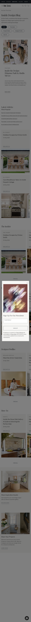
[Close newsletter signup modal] (27, 283)
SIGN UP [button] (15, 328)
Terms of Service (19, 332)
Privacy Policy (14, 334)
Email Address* (7, 320)
